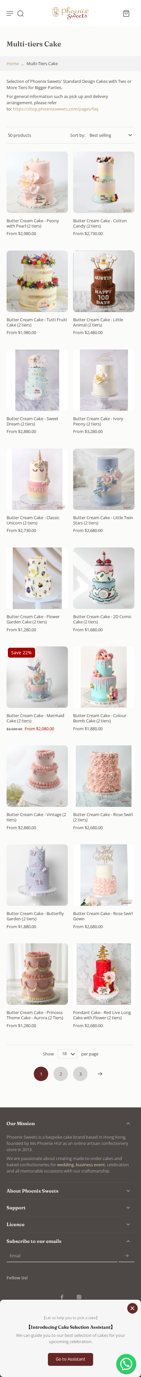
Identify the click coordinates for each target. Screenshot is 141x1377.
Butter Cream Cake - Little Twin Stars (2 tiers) (103, 520)
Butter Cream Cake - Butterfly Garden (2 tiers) (35, 916)
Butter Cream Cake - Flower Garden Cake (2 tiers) (33, 619)
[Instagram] (79, 1297)
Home (13, 63)
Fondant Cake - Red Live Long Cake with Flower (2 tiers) (102, 1015)
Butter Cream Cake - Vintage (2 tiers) (36, 817)
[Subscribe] (126, 1255)
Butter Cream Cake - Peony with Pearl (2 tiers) (33, 223)
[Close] (132, 1308)
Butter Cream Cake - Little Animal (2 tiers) (98, 322)
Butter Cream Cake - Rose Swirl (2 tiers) (103, 817)
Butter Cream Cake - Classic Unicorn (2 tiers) (33, 520)
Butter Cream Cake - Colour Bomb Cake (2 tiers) (99, 718)
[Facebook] (62, 1297)
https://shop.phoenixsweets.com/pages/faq (55, 109)
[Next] (100, 1074)
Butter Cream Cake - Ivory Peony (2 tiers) (98, 421)
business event (90, 1165)
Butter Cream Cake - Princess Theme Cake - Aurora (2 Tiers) (35, 1015)
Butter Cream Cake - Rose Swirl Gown (103, 916)
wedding (65, 1165)
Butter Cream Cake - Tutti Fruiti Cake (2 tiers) (37, 322)
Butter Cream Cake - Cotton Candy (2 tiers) (100, 223)
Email (15, 1256)
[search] (20, 13)
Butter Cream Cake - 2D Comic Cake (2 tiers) (102, 619)
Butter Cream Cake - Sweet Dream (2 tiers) (32, 421)
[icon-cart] (126, 13)
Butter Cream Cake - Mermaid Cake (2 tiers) (35, 718)
